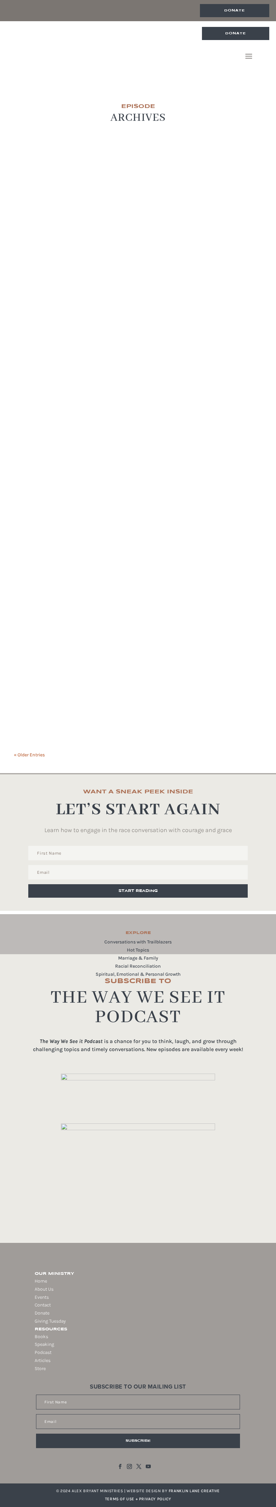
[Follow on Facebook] (120, 1467)
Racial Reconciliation (138, 966)
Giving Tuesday (50, 1321)
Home (41, 1281)
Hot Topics (138, 950)
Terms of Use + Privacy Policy (138, 1499)
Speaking (44, 1344)
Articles (42, 1360)
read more (36, 350)
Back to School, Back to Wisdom (77, 620)
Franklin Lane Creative (194, 1490)
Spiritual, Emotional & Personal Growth (138, 974)
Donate (234, 10)
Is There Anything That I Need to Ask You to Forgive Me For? (126, 314)
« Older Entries (29, 755)
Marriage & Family (138, 958)
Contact (43, 1305)
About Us (44, 1289)
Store (40, 1368)
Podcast (43, 1352)
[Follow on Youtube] (148, 1467)
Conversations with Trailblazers (138, 942)
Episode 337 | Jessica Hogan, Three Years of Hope (106, 539)
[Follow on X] (139, 1467)
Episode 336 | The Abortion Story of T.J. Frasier (102, 690)
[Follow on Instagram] (130, 1467)
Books (41, 1336)
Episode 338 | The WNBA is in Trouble (83, 383)
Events (42, 1297)
